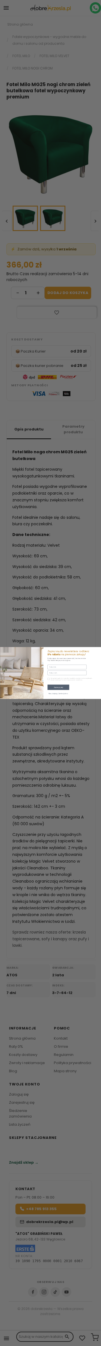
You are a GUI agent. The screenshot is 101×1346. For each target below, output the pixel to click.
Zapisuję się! (58, 687)
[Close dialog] (98, 649)
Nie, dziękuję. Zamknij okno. (58, 694)
